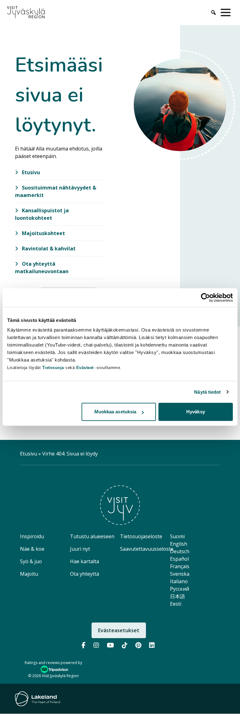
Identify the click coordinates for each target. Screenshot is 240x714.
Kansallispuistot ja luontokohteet (42, 214)
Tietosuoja (53, 367)
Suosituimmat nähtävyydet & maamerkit (55, 191)
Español (179, 558)
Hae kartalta (84, 561)
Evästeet (85, 367)
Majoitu (29, 573)
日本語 (177, 596)
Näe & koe (32, 548)
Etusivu (30, 172)
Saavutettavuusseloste (146, 548)
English (178, 543)
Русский (179, 588)
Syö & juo (31, 561)
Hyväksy (195, 411)
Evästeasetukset (118, 630)
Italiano (179, 581)
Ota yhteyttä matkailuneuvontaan (41, 267)
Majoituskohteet (43, 233)
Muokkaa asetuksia (115, 411)
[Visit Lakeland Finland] (37, 698)
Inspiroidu (32, 536)
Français (179, 566)
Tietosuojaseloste (141, 536)
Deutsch (179, 551)
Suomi (177, 536)
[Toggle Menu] (227, 12)
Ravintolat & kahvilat (48, 248)
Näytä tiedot (207, 392)
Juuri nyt (80, 548)
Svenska (179, 573)
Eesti (175, 603)
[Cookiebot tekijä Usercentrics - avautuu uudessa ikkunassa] (205, 297)
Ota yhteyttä (84, 573)
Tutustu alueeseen (92, 536)
